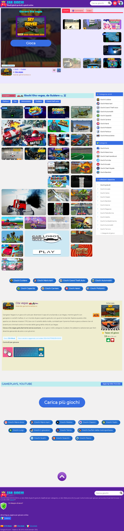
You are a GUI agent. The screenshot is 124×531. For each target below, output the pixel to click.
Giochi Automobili (106, 111)
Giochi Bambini (105, 172)
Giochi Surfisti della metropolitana (97, 430)
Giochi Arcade (105, 164)
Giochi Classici (105, 197)
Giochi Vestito (105, 217)
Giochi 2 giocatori (42, 430)
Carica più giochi (62, 402)
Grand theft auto (53, 101)
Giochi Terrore (105, 229)
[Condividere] (59, 70)
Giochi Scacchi (62, 438)
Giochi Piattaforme (107, 213)
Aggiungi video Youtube (111, 384)
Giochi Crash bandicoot (108, 156)
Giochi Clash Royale (107, 168)
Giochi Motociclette (107, 136)
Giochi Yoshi (111, 422)
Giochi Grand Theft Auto (109, 107)
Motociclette (26, 101)
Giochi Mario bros (106, 152)
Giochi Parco (85, 438)
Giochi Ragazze (105, 209)
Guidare (39, 101)
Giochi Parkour (105, 131)
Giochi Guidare (105, 99)
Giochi (66, 11)
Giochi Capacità (105, 115)
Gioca (30, 43)
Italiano (7, 518)
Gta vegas (33, 526)
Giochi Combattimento (108, 221)
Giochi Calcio (104, 193)
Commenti (78, 11)
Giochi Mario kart (106, 103)
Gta (15, 101)
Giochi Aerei (104, 123)
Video (89, 11)
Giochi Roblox (66, 422)
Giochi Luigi (18, 430)
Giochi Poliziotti (105, 127)
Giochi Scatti (40, 438)
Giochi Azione (105, 205)
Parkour (6, 101)
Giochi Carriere (105, 119)
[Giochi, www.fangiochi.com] (12, 3)
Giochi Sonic (104, 148)
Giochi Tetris (66, 430)
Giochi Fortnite (105, 160)
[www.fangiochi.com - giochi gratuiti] (12, 494)
